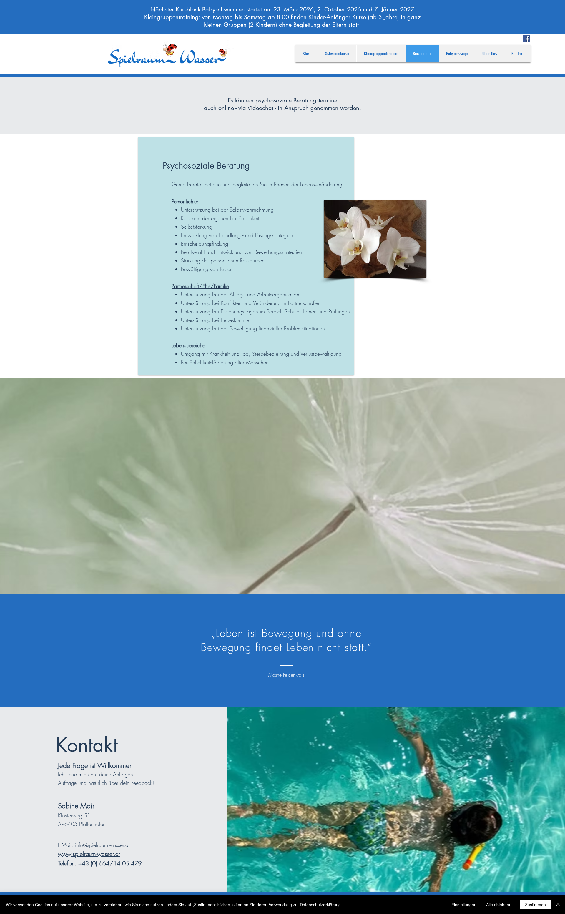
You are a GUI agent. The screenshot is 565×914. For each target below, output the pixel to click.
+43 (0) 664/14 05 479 (110, 863)
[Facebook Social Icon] (526, 38)
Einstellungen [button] (463, 905)
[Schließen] (557, 904)
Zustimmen (535, 905)
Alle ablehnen (498, 905)
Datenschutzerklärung (320, 905)
